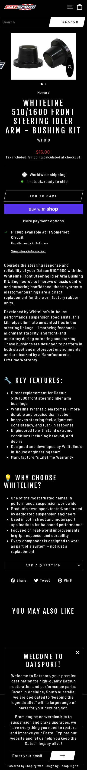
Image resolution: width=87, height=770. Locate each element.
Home (42, 92)
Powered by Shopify (22, 766)
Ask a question (43, 565)
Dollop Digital (70, 766)
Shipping (35, 157)
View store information (28, 251)
